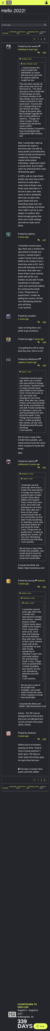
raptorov (22, 362)
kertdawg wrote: (25, 59)
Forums (5, 33)
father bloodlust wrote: (29, 63)
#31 (44, 467)
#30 (44, 365)
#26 (44, 53)
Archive (13, 32)
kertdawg (22, 49)
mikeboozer (23, 464)
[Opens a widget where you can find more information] (40, 1026)
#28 (44, 322)
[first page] (34, 39)
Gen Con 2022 (20, 32)
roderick (41, 581)
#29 (44, 342)
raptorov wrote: (25, 371)
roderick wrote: (25, 593)
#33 (44, 739)
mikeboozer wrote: (26, 473)
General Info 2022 (32, 32)
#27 (44, 240)
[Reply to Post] (39, 53)
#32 (44, 587)
